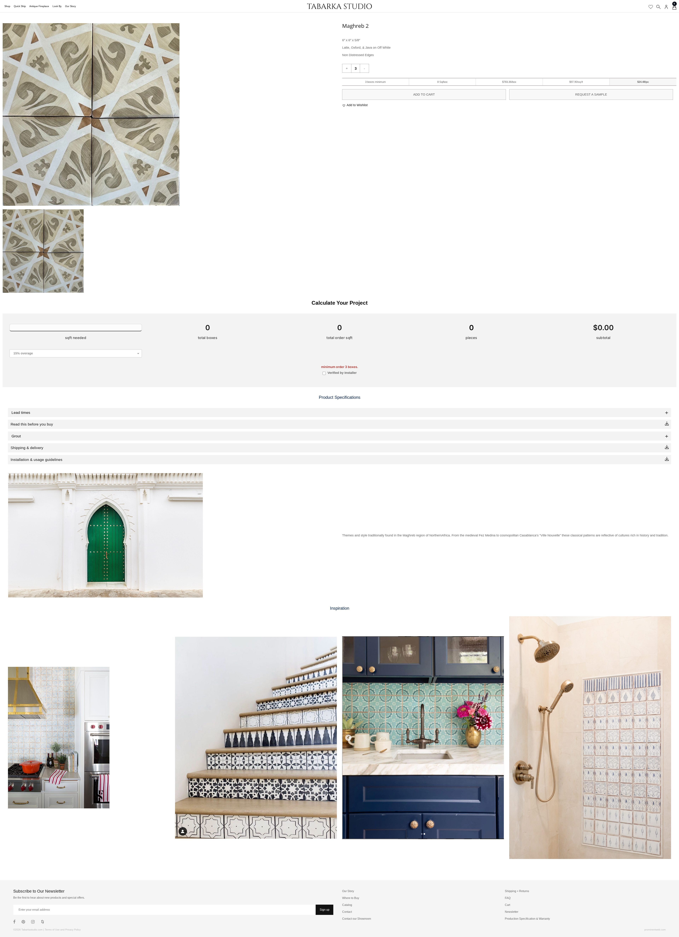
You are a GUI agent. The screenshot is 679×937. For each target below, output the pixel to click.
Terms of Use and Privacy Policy (63, 929)
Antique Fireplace (39, 6)
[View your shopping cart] (674, 8)
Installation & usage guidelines (36, 460)
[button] (355, 105)
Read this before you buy (32, 424)
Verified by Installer (342, 373)
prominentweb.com (655, 929)
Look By (57, 6)
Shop (7, 6)
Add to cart (424, 94)
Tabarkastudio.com (32, 929)
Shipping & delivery (27, 448)
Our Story (70, 6)
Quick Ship (20, 6)
